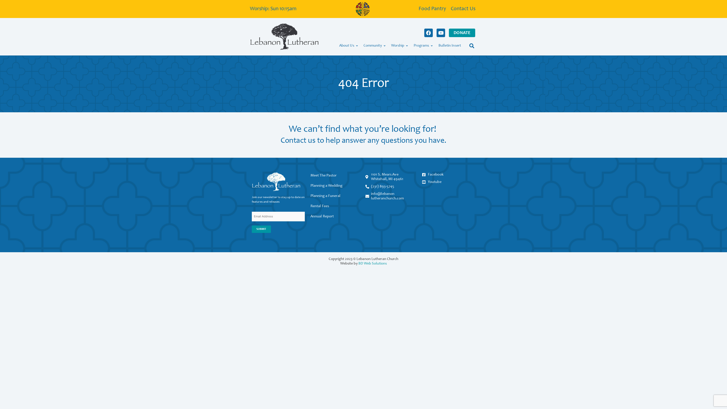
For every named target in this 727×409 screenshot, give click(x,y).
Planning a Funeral (325, 196)
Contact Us (463, 9)
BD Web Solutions (372, 264)
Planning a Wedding (326, 186)
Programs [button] (421, 46)
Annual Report (322, 217)
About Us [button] (346, 46)
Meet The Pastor (323, 176)
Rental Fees (319, 206)
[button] (472, 45)
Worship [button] (397, 46)
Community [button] (373, 46)
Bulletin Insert (449, 46)
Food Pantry (432, 9)
